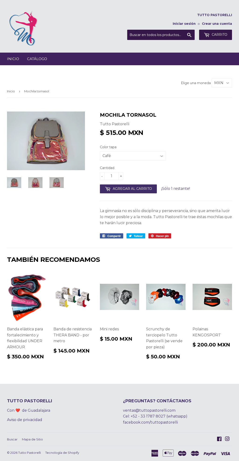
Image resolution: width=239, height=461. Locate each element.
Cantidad (107, 168)
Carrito (219, 34)
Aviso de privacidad (24, 420)
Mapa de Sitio (32, 439)
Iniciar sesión (184, 23)
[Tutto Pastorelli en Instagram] (227, 439)
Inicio (13, 59)
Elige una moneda (196, 83)
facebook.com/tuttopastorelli (150, 422)
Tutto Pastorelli (29, 452)
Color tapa (108, 147)
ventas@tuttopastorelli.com (149, 410)
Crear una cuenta (217, 23)
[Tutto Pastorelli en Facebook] (219, 439)
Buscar (12, 439)
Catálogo (37, 59)
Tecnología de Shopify (62, 452)
